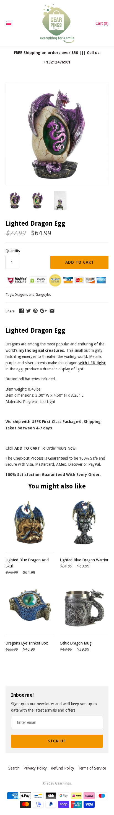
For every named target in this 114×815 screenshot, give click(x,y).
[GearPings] (57, 23)
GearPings (63, 783)
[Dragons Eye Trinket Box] (30, 605)
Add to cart (79, 262)
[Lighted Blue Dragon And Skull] (30, 522)
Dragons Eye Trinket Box (27, 643)
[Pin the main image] (35, 311)
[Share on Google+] (43, 311)
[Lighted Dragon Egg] (57, 85)
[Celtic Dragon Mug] (84, 605)
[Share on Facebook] (21, 311)
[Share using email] (52, 311)
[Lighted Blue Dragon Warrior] (84, 522)
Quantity (13, 251)
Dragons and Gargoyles (33, 295)
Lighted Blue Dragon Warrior (84, 560)
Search (14, 768)
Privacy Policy (35, 768)
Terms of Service (92, 768)
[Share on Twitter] (28, 311)
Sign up (57, 741)
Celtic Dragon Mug (76, 643)
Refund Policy (62, 768)
